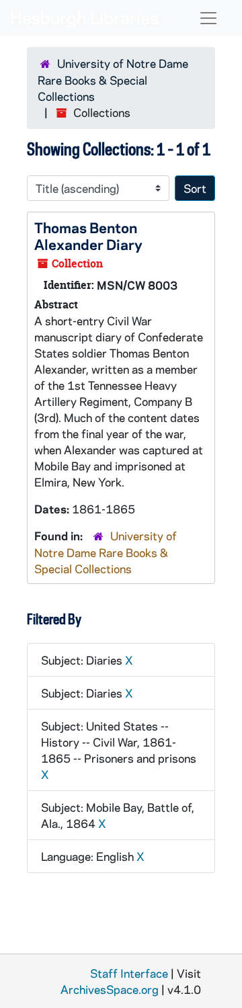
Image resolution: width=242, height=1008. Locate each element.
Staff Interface (129, 973)
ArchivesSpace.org (110, 989)
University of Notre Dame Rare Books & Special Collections (113, 79)
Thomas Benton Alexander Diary (88, 235)
